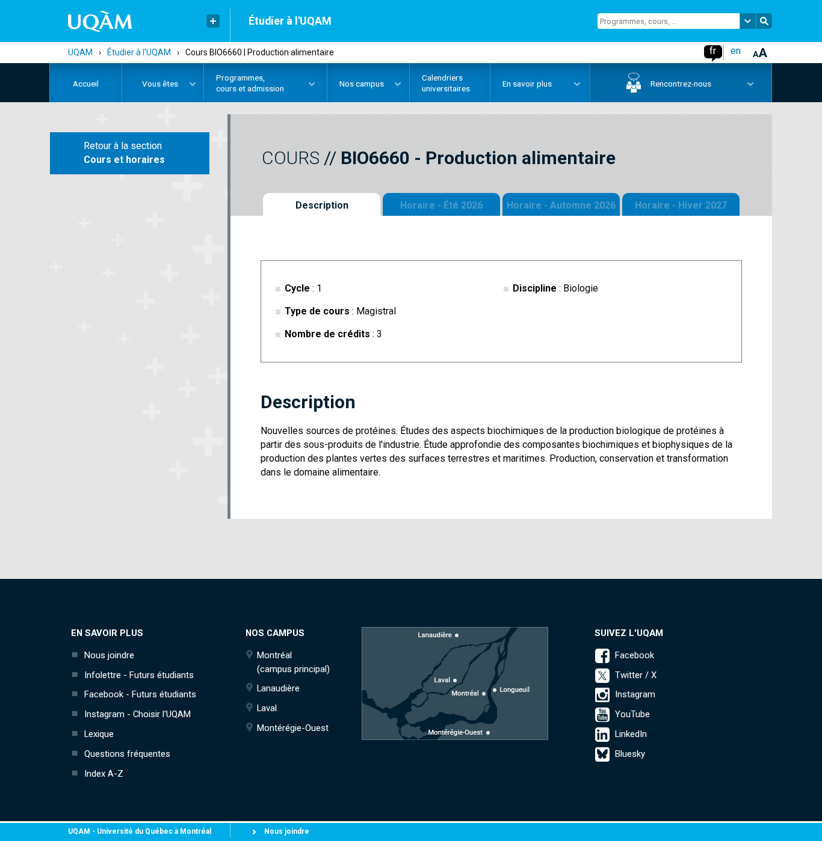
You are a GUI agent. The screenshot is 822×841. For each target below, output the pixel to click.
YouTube (632, 714)
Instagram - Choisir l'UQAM (137, 714)
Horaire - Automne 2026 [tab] (561, 205)
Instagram (635, 694)
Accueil (86, 83)
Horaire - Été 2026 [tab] (441, 205)
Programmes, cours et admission (244, 83)
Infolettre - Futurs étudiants (139, 675)
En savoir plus (521, 86)
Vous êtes (150, 86)
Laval (267, 708)
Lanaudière (278, 688)
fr (712, 51)
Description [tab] (321, 205)
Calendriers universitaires (446, 83)
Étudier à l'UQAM (290, 20)
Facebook (634, 655)
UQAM (80, 52)
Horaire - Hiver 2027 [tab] (681, 205)
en (736, 51)
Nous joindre (109, 655)
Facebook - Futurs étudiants (140, 694)
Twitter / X (636, 675)
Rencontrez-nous (650, 86)
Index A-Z (103, 773)
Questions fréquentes (127, 753)
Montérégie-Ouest (293, 728)
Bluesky (630, 753)
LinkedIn (631, 734)
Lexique (99, 734)
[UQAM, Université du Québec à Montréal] (91, 21)
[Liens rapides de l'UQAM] (213, 21)
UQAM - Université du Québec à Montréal (139, 831)
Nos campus (355, 86)
